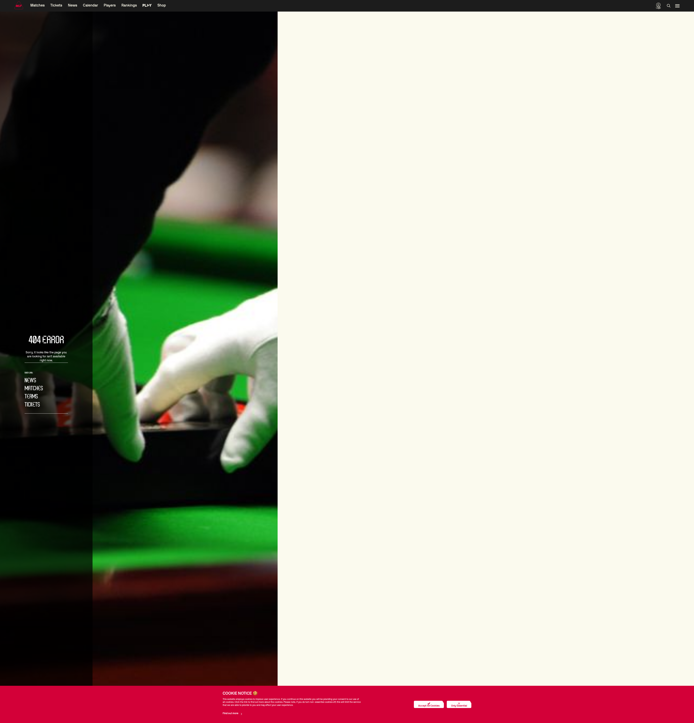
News (72, 5)
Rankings (129, 5)
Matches (37, 5)
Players (110, 5)
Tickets (56, 5)
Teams (31, 396)
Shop (161, 5)
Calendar (90, 5)
